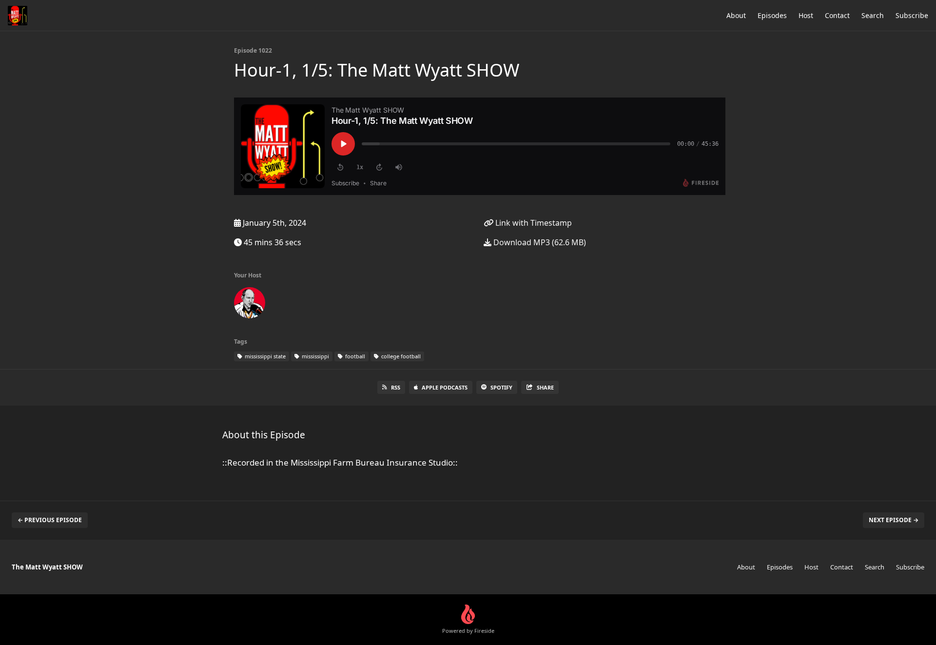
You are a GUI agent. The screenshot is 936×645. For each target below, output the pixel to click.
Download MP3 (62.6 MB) (538, 242)
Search (872, 15)
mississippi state (264, 356)
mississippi (314, 356)
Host (806, 15)
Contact (837, 15)
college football (400, 356)
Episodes (772, 15)
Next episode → (893, 520)
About (736, 15)
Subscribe (912, 15)
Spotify (501, 387)
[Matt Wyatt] (249, 304)
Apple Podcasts (445, 387)
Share (545, 387)
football (354, 356)
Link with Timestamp (532, 222)
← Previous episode (50, 520)
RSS (395, 387)
